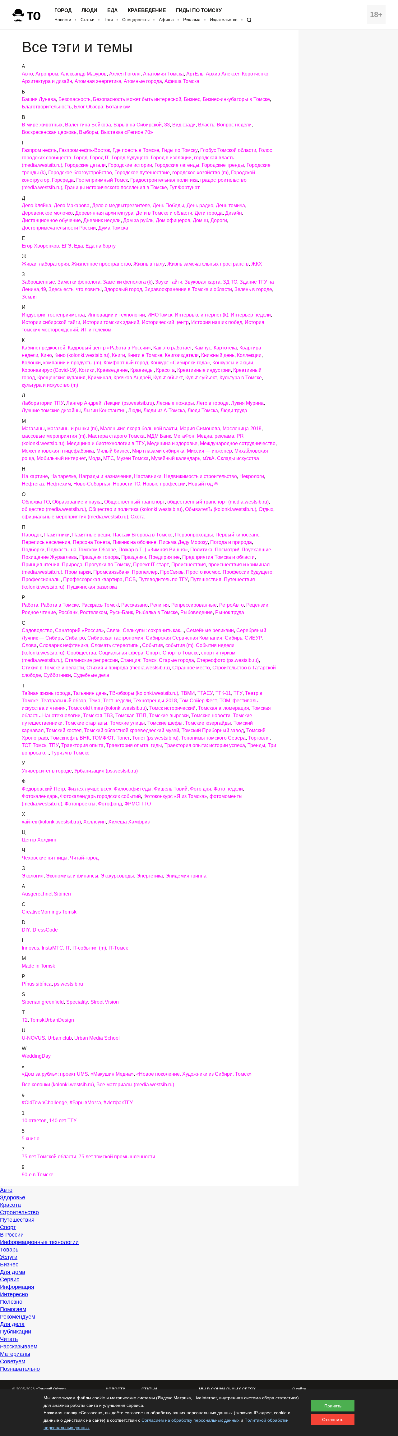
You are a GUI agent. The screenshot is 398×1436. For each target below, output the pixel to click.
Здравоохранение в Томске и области (188, 289)
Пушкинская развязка (92, 587)
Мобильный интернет (61, 458)
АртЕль (194, 73)
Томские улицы (127, 723)
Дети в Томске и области (164, 213)
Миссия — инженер (209, 451)
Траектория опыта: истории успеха (204, 745)
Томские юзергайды (208, 723)
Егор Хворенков (40, 245)
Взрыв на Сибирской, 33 (141, 124)
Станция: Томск (138, 660)
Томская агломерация (223, 708)
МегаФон (184, 436)
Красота (165, 370)
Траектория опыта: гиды (134, 745)
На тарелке (63, 476)
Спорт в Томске (181, 652)
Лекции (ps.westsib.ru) (129, 403)
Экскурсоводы (117, 875)
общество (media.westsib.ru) (54, 509)
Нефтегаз (33, 483)
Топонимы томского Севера (213, 738)
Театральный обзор (63, 700)
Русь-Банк (121, 612)
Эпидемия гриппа (185, 875)
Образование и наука (77, 501)
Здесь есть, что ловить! (75, 289)
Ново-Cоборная (91, 483)
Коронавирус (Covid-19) (49, 370)
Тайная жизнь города (46, 693)
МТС (108, 458)
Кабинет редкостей (43, 347)
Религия (159, 605)
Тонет (123, 738)
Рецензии (257, 605)
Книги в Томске (144, 355)
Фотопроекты (80, 803)
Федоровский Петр (43, 788)
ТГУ (238, 693)
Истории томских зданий (111, 322)
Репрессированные (194, 605)
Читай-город (84, 857)
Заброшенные (38, 282)
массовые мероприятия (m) (54, 436)
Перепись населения (46, 542)
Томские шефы (165, 723)
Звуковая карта (202, 282)
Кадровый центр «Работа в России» (109, 347)
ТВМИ (188, 693)
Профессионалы (41, 579)
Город (63, 10)
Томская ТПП (130, 715)
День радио (200, 205)
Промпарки (78, 572)
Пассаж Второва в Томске (143, 534)
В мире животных (42, 124)
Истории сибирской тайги (51, 322)
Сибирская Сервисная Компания (184, 638)
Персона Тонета (91, 542)
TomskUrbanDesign (52, 1020)
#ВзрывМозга (85, 1102)
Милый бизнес (113, 451)
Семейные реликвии (210, 630)
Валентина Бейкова (88, 124)
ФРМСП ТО (137, 803)
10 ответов (34, 1120)
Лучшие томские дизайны (51, 410)
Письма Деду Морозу (183, 542)
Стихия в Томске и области (53, 667)
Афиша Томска (181, 81)
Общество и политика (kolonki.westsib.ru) (136, 509)
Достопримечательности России (59, 227)
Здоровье (12, 1197)
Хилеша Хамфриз (129, 821)
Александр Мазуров (84, 73)
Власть (206, 124)
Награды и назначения (105, 476)
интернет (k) (214, 314)
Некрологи (251, 476)
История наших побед (216, 322)
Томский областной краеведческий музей (131, 730)
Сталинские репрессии (91, 660)
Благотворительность (47, 106)
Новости (62, 19)
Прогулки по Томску (108, 564)
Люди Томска (202, 410)
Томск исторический (172, 708)
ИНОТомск (159, 314)
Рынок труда (229, 612)
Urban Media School (97, 1038)
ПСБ (130, 579)
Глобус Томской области (228, 150)
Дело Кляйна (36, 205)
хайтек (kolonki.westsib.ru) (51, 821)
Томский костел (63, 730)
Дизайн (233, 213)
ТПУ (54, 745)
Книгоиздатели (182, 355)
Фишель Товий (170, 788)
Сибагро (75, 638)
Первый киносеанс (237, 534)
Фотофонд (110, 803)
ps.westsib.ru (68, 984)
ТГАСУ (205, 693)
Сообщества (81, 652)
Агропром (46, 73)
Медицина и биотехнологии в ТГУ (106, 443)
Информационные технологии (39, 1242)
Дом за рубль (138, 220)
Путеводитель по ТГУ (163, 579)
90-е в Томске (37, 1174)
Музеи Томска (133, 458)
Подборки (33, 549)
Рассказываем (18, 1346)
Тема (94, 700)
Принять (332, 1405)
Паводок (32, 534)
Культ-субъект (201, 377)
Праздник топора (99, 557)
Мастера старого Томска (116, 436)
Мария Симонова (200, 428)
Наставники (147, 476)
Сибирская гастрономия (115, 638)
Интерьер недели (251, 314)
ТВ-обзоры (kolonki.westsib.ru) (143, 693)
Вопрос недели (234, 124)
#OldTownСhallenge (44, 1102)
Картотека (225, 347)
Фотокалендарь (40, 796)
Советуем (12, 1361)
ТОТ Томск (34, 745)
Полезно (11, 1302)
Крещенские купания (61, 377)
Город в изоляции (171, 157)
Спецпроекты (136, 19)
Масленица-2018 (242, 428)
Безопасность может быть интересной (137, 99)
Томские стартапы (86, 723)
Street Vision (104, 1002)
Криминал (99, 377)
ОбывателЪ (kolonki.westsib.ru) (220, 509)
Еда (112, 10)
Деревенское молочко (47, 213)
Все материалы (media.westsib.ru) (135, 1084)
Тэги (108, 19)
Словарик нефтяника (63, 645)
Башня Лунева (39, 99)
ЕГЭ (67, 245)
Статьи (88, 19)
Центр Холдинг (39, 839)
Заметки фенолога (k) (128, 282)
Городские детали (85, 165)
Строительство (19, 1212)
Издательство (224, 19)
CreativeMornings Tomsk (49, 911)
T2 (25, 1020)
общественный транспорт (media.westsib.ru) (218, 501)
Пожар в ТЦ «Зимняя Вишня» (153, 549)
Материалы (15, 1354)
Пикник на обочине (134, 542)
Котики (87, 370)
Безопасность (74, 99)
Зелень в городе (253, 289)
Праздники (133, 557)
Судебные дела (91, 675)
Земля (29, 296)
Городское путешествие (142, 172)
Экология (33, 875)
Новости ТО (126, 483)
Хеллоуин (94, 821)
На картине (35, 476)
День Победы (168, 205)
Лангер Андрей (83, 403)
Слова (29, 645)
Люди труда (233, 410)
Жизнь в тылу (149, 264)
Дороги (219, 220)
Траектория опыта (82, 745)
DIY (26, 929)
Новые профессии (164, 483)
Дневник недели (102, 220)
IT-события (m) (89, 947)
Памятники (57, 534)
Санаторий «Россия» (79, 630)
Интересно (14, 1294)
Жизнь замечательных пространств (208, 264)
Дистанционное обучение (51, 220)
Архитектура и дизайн (47, 81)
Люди (89, 10)
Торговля (259, 738)
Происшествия (188, 564)
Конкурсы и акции (232, 362)
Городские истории (130, 165)
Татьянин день (90, 693)
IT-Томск (118, 947)
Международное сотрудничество (237, 443)
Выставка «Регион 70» (127, 132)
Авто (27, 73)
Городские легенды (177, 165)
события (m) (179, 645)
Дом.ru (200, 220)
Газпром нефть (39, 150)
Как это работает (172, 347)
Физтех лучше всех (89, 788)
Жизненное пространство (101, 264)
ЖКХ (256, 264)
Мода (94, 458)
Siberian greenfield (43, 1002)
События (152, 645)
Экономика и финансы (72, 875)
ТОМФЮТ (103, 738)
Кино (46, 355)
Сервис (9, 1279)
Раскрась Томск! (100, 605)
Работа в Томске (60, 605)
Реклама (192, 19)
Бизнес (192, 99)
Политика (201, 549)
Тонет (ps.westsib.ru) (155, 738)
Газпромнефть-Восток (84, 150)
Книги (118, 355)
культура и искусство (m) (50, 385)
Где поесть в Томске (136, 150)
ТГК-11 (223, 693)
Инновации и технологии (116, 314)
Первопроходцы (194, 534)
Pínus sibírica (37, 984)
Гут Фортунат (184, 187)
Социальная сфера (121, 652)
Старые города (176, 660)
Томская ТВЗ (98, 715)
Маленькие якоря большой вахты (138, 428)
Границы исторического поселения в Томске (116, 187)
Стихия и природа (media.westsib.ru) (128, 667)
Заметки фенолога (79, 282)
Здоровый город (123, 289)
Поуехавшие (256, 549)
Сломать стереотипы (115, 645)
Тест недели (117, 700)
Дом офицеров (173, 220)
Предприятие (164, 557)
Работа (30, 605)
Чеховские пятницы (44, 857)
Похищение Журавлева (49, 557)
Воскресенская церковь (49, 132)
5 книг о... (32, 1138)
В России (12, 1235)
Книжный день (217, 355)
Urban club (60, 1038)
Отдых (266, 509)
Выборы (88, 132)
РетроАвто (231, 605)
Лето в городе (213, 403)
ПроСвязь (171, 572)
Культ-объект (168, 377)
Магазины (33, 428)
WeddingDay (36, 1056)
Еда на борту (101, 245)
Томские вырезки (169, 715)
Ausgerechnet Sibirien (46, 893)
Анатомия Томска (163, 73)
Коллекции (249, 355)
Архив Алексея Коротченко (237, 73)
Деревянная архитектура (104, 213)
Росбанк (67, 612)
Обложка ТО (36, 501)
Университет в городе (47, 770)
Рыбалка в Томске (157, 612)
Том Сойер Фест (198, 700)
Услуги (8, 1257)
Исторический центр (165, 322)
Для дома (12, 1272)
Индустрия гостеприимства (53, 314)
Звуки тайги (168, 282)
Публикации (15, 1332)
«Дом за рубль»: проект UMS (55, 1074)
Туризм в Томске (70, 752)
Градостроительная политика (164, 180)
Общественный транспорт (134, 501)
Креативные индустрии (204, 370)
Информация (17, 1287)
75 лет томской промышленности (117, 1156)
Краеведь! (142, 370)
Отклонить (332, 1419)
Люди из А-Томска (164, 410)
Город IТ (99, 157)
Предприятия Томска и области (218, 557)
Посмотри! (227, 549)
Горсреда (63, 180)
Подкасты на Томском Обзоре (81, 549)
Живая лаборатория (45, 264)
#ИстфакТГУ (118, 1102)
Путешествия (205, 579)
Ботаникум (118, 106)
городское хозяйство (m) (200, 172)
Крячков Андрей (132, 377)
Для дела (12, 1324)
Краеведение (147, 10)
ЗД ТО (230, 282)
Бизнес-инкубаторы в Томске (236, 99)
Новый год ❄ (203, 483)
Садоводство (37, 630)
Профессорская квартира (93, 579)
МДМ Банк (159, 436)
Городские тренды (223, 165)
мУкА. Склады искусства (231, 458)
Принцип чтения (40, 564)
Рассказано (134, 605)
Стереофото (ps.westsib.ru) (228, 660)
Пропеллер (145, 572)
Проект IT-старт (151, 564)
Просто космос (203, 572)
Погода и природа (231, 542)
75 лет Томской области (49, 1156)
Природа (72, 564)
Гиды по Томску (199, 10)
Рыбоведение (196, 612)
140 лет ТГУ (62, 1120)
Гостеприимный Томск (102, 180)
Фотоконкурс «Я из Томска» (175, 796)
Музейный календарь (175, 458)
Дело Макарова (72, 205)
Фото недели (228, 788)
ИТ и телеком (96, 329)
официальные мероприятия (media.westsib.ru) (75, 516)
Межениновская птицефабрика (58, 451)
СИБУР (253, 638)
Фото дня (200, 788)
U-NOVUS (33, 1038)
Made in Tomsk (38, 966)
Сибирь (233, 638)
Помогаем (13, 1309)
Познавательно (20, 1369)
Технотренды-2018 (155, 700)
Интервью (186, 314)
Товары (10, 1250)
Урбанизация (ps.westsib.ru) (106, 770)
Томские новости (210, 715)
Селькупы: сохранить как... (153, 630)
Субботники (57, 675)
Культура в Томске (241, 377)
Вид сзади (184, 124)
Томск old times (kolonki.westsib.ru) (107, 708)
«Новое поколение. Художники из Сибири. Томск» (194, 1074)
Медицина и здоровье (172, 443)
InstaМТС (52, 947)
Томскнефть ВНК (70, 738)
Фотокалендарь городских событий (100, 796)
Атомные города (143, 81)
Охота (138, 516)
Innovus (30, 947)
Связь (113, 630)
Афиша (166, 19)
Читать (9, 1339)
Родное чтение (39, 612)
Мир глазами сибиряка (158, 451)
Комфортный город (126, 362)
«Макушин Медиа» (112, 1074)
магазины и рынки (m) (72, 428)
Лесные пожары (175, 403)
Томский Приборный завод (213, 730)
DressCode (45, 929)
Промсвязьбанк (111, 572)
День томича (230, 205)
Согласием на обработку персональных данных (190, 1420)
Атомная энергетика (98, 81)
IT (68, 947)
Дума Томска (113, 227)
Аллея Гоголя (125, 73)
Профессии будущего (247, 572)
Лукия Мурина (247, 403)
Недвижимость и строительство (200, 476)
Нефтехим (59, 483)
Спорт (153, 652)
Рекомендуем (17, 1317)
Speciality (77, 1002)
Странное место (191, 667)
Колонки (31, 362)
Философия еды (132, 788)
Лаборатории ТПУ (43, 403)
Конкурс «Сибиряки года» (180, 362)
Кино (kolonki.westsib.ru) (81, 355)
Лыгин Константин (104, 410)
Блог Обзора (88, 106)
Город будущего (130, 157)
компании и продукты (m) (72, 362)
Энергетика (150, 875)
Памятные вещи (91, 534)
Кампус (202, 347)
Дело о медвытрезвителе (121, 205)
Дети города (209, 213)
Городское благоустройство (80, 172)
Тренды (256, 745)
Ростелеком (93, 612)
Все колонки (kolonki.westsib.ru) (58, 1084)
